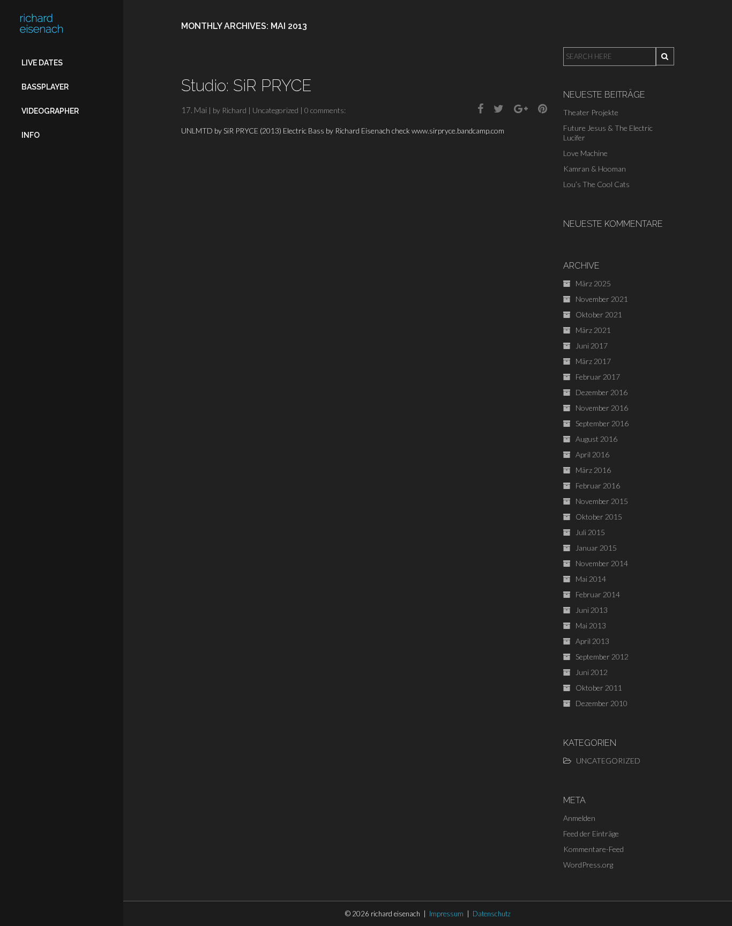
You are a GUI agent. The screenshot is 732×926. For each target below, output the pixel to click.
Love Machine (585, 153)
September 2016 (602, 423)
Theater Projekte (590, 112)
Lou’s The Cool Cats (596, 184)
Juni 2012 (592, 672)
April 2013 (592, 641)
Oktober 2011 (599, 687)
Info (30, 135)
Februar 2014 (598, 594)
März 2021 (593, 330)
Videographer (50, 111)
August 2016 (596, 438)
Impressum (446, 913)
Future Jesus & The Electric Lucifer (608, 132)
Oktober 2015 (599, 516)
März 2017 (593, 361)
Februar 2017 (598, 376)
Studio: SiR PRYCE (246, 85)
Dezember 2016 (602, 392)
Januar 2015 (596, 547)
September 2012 (602, 656)
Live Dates (42, 62)
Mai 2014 (591, 578)
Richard (234, 110)
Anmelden (579, 818)
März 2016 (593, 470)
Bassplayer (45, 87)
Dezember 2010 (602, 703)
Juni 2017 (592, 345)
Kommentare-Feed (593, 849)
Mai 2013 (591, 625)
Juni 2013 (592, 609)
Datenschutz (492, 913)
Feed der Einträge (591, 833)
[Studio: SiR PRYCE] (476, 108)
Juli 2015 (590, 532)
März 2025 (593, 283)
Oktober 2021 (599, 314)
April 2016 (592, 454)
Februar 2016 (598, 485)
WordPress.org (588, 864)
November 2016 (602, 407)
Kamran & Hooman (594, 168)
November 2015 (602, 501)
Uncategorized (275, 110)
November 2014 (602, 563)
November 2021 (602, 298)
